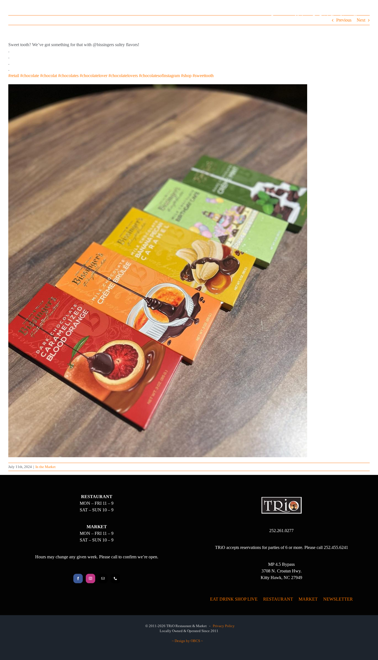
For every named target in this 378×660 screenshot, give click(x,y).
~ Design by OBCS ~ (187, 641)
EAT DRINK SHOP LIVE (234, 599)
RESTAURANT (278, 599)
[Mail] (103, 578)
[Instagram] (90, 578)
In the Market (45, 467)
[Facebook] (78, 578)
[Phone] (115, 578)
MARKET (308, 599)
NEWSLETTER (338, 599)
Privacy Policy (224, 626)
